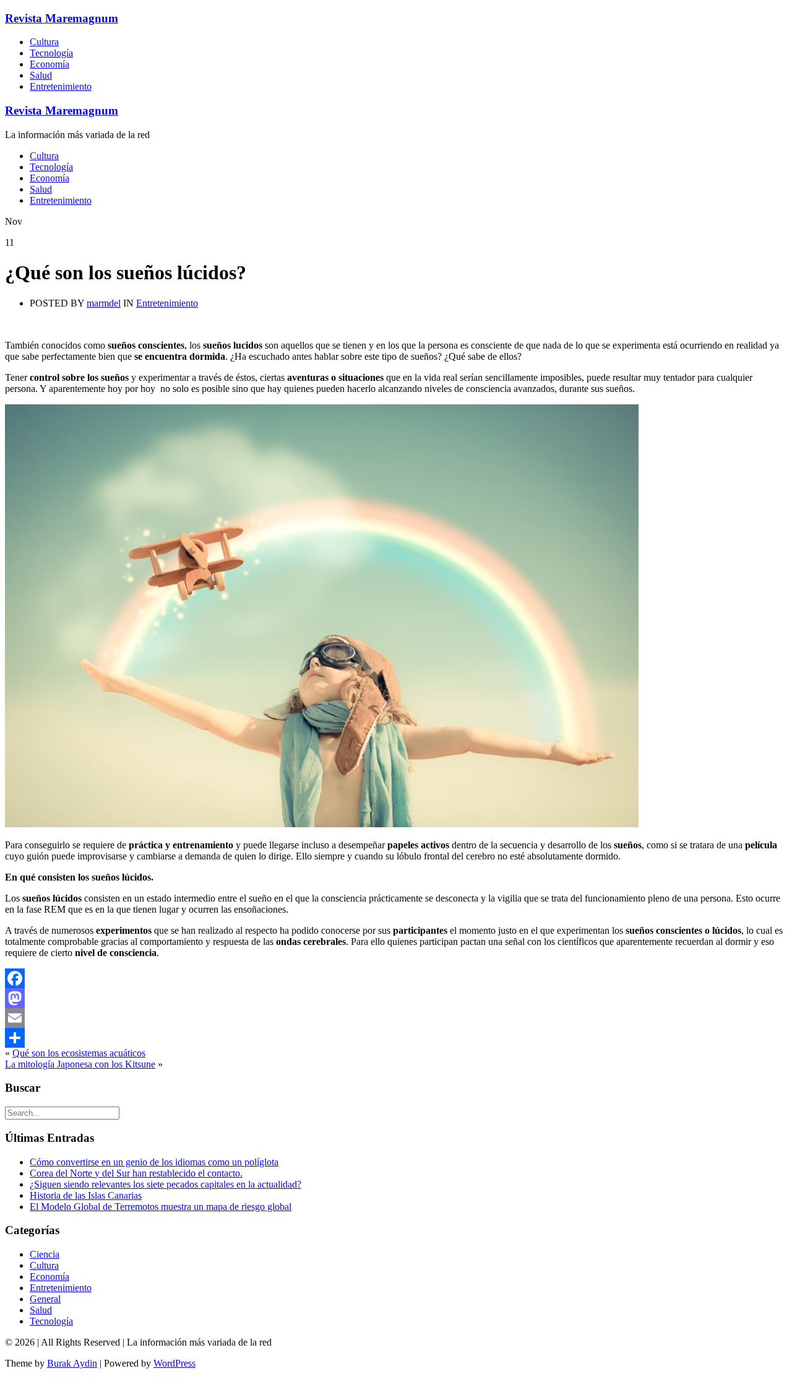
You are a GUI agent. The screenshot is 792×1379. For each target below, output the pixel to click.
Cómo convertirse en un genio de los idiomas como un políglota (154, 1162)
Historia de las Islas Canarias (86, 1195)
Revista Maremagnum (61, 18)
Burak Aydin (72, 1363)
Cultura (44, 42)
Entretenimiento (61, 86)
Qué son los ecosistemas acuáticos (78, 1053)
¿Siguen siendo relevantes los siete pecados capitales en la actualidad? (165, 1184)
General (45, 1299)
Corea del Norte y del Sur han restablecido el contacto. (136, 1173)
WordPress (174, 1363)
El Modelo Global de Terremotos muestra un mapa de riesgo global (160, 1206)
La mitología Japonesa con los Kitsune (80, 1064)
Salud (41, 75)
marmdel (104, 303)
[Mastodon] (396, 998)
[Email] (396, 1018)
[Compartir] (396, 1038)
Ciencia (44, 1254)
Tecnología (51, 53)
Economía (49, 64)
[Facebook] (396, 978)
